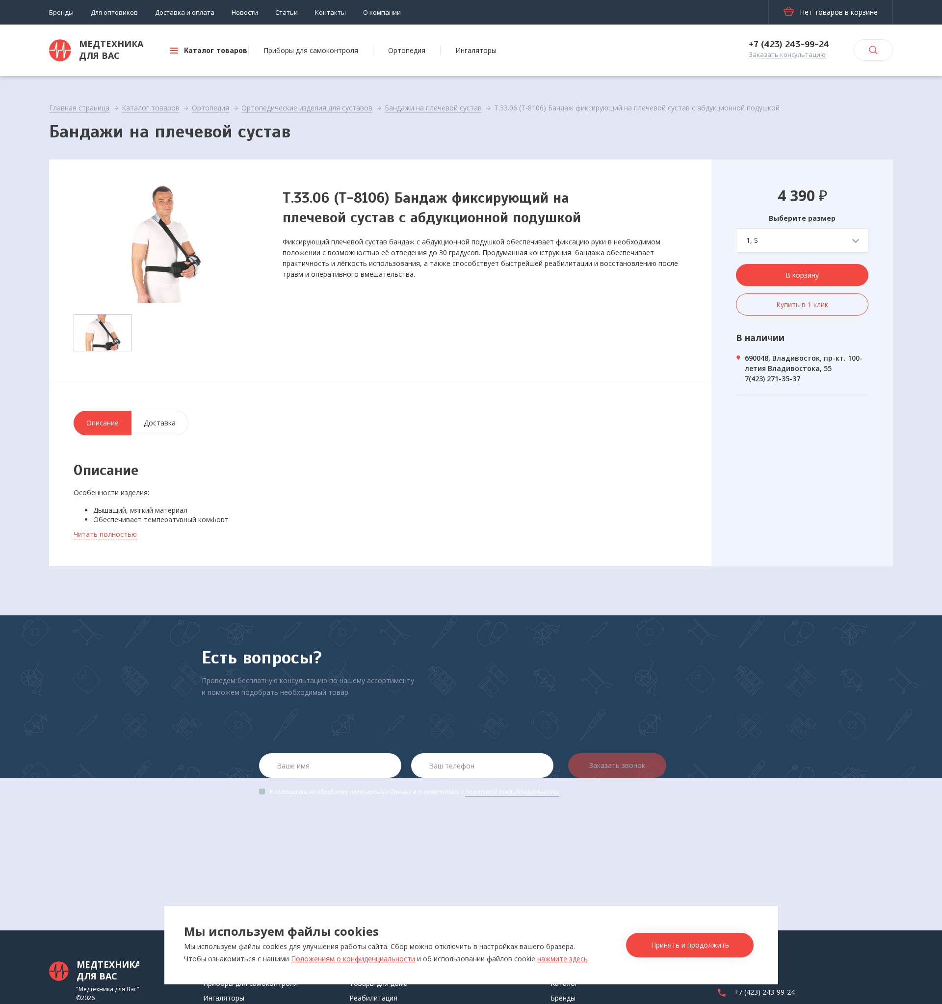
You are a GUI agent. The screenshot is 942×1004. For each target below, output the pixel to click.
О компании (382, 12)
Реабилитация (373, 998)
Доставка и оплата (184, 12)
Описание (102, 422)
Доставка (160, 422)
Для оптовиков (114, 12)
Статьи (286, 12)
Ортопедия (406, 50)
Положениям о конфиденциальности (353, 958)
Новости (245, 12)
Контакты (330, 12)
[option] (166, 243)
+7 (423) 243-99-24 (789, 44)
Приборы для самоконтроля (310, 50)
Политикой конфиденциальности (512, 792)
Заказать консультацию (787, 55)
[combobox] (802, 240)
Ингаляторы (476, 50)
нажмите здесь (562, 958)
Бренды (61, 12)
